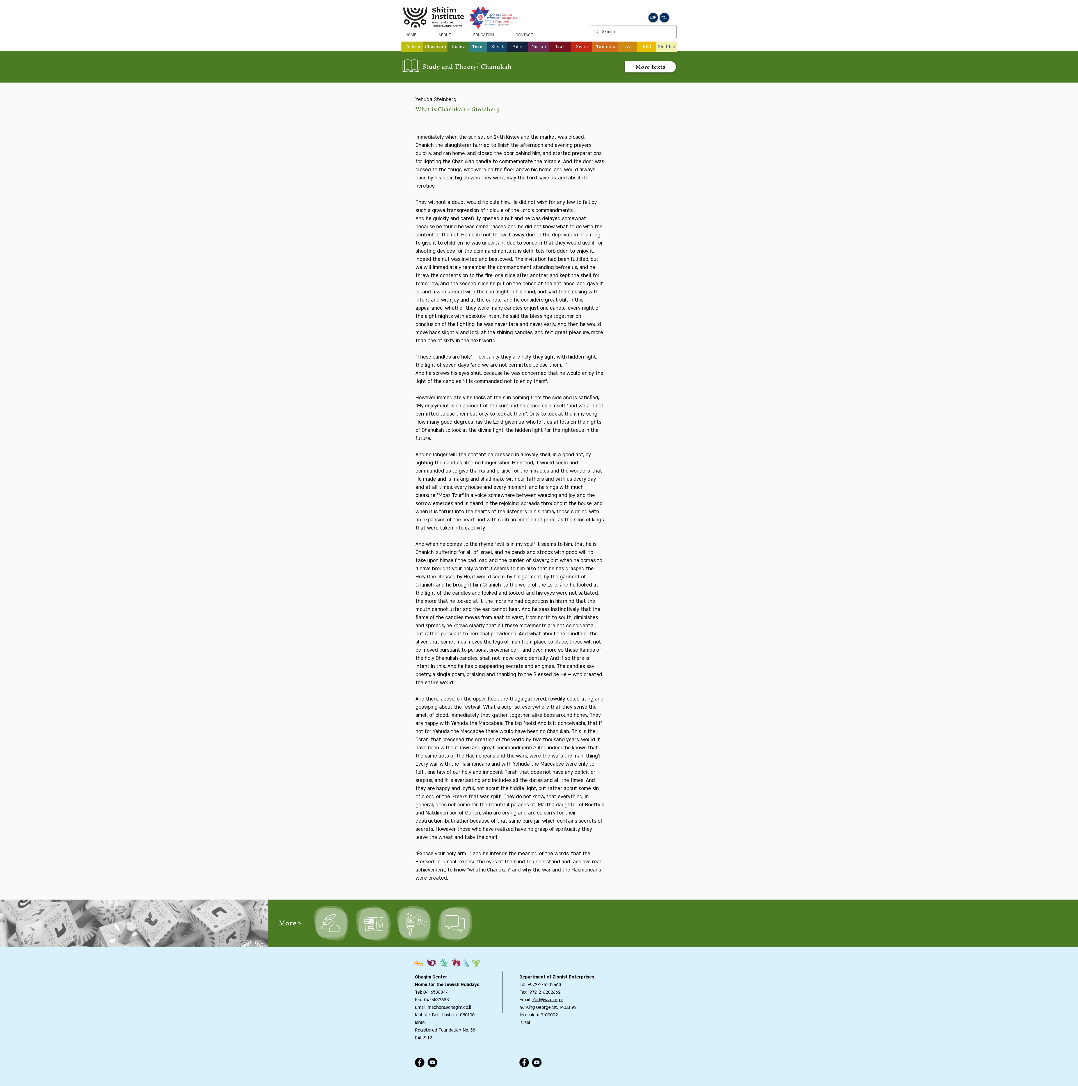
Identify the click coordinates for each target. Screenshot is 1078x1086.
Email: (525, 1000)
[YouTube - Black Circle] (432, 1062)
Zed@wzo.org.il (547, 1000)
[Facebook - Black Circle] (419, 1062)
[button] (435, 47)
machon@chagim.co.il (449, 1007)
